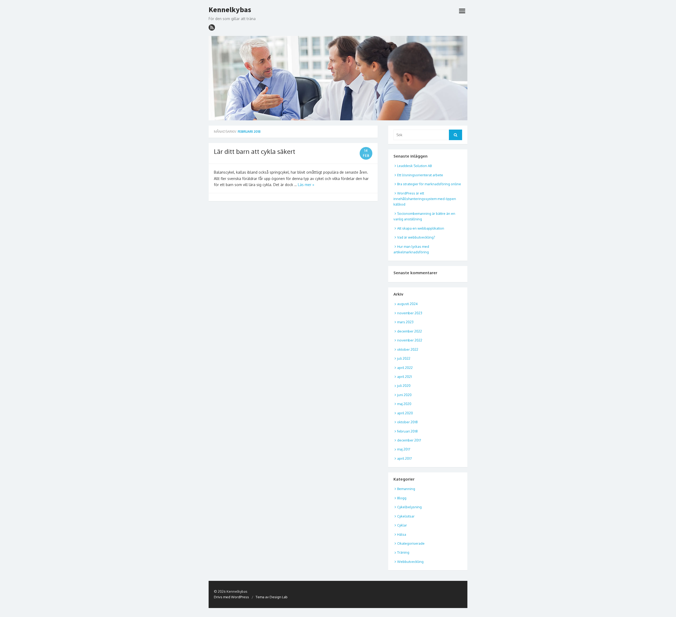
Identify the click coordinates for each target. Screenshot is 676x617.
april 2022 (405, 368)
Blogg (401, 498)
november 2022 (409, 340)
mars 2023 (405, 322)
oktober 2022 (407, 349)
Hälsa (401, 534)
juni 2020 (404, 395)
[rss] (212, 27)
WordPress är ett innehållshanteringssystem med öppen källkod (424, 199)
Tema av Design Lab (272, 597)
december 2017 (409, 440)
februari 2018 (407, 431)
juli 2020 (404, 385)
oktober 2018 (407, 422)
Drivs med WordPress (231, 597)
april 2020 (405, 413)
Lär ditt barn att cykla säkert (254, 151)
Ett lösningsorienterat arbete (420, 175)
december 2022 (409, 331)
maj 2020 (404, 404)
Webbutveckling (410, 561)
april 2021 (404, 376)
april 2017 (404, 458)
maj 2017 (403, 449)
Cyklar (402, 525)
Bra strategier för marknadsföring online (429, 184)
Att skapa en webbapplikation (420, 228)
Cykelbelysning (409, 507)
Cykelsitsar (406, 516)
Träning (403, 552)
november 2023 (409, 313)
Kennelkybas (230, 9)
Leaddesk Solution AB (414, 166)
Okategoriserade (411, 543)
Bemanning (406, 489)
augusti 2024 (407, 304)
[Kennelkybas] (338, 78)
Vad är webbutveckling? (416, 237)
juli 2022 (403, 358)
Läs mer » (306, 184)
